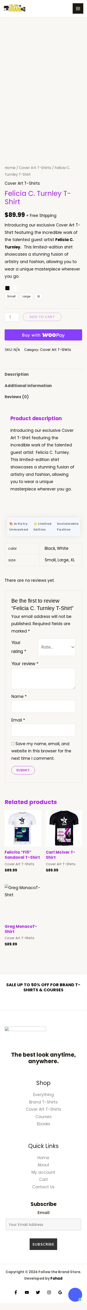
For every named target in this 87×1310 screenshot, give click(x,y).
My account (43, 1172)
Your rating (18, 647)
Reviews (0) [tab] (17, 397)
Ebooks (43, 1124)
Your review (24, 663)
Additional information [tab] (28, 385)
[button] (75, 1295)
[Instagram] (49, 1292)
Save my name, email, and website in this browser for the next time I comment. (41, 751)
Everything (43, 1094)
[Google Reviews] (60, 1292)
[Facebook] (16, 1292)
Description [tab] (17, 374)
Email (18, 720)
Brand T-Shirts (43, 1102)
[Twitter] (38, 1292)
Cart (43, 1179)
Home (10, 167)
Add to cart (42, 317)
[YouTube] (27, 1292)
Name (19, 696)
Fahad (56, 1278)
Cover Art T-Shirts (35, 167)
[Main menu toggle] (78, 8)
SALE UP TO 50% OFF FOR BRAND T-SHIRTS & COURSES (43, 987)
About (43, 1165)
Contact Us (43, 1187)
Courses (43, 1116)
